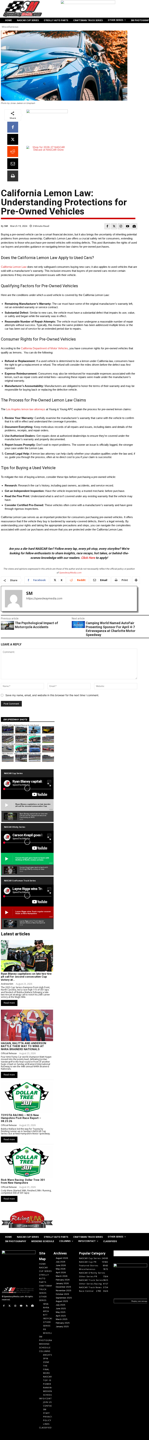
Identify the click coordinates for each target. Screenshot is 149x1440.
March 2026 (61, 1276)
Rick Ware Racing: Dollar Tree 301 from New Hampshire (23, 1181)
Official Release (9, 1053)
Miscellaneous (10, 26)
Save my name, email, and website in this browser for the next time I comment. (52, 695)
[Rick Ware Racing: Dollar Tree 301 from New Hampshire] (27, 1162)
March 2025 (61, 1319)
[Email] (12, 163)
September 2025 (64, 1297)
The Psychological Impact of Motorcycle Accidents (36, 625)
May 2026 (60, 1269)
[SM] (13, 598)
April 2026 (61, 1272)
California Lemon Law (14, 266)
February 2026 (63, 1279)
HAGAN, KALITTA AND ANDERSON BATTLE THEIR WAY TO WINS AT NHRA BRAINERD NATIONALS (23, 1046)
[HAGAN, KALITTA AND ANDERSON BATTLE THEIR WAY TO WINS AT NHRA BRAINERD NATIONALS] (27, 1025)
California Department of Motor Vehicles (44, 348)
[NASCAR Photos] (134, 226)
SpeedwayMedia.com (70, 572)
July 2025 (60, 1305)
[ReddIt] (12, 151)
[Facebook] (12, 127)
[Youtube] (127, 226)
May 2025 (60, 1312)
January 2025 (62, 1326)
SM (6, 226)
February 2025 (63, 1323)
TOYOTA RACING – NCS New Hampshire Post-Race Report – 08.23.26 (21, 1118)
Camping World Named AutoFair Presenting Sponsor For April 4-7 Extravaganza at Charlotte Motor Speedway (110, 629)
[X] (12, 139)
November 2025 (63, 1290)
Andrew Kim (7, 983)
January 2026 (62, 1283)
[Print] (12, 175)
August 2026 (62, 1258)
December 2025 (63, 1287)
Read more (9, 1003)
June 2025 (61, 1308)
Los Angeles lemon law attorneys (25, 409)
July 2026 (60, 1261)
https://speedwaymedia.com (44, 598)
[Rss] (27, 1306)
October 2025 (62, 1294)
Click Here (88, 558)
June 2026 (61, 1265)
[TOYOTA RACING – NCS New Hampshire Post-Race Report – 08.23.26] (27, 1097)
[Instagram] (121, 226)
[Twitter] (114, 226)
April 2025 (61, 1315)
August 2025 (62, 1301)
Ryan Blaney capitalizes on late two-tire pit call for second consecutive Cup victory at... (26, 976)
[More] (136, 580)
